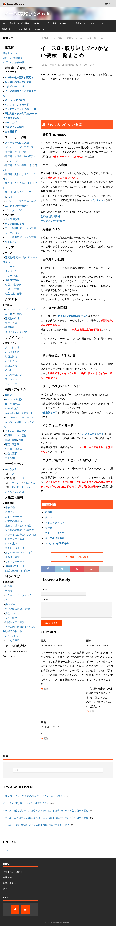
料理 (21, 439)
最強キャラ (11, 512)
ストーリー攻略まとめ (17, 142)
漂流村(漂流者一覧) (15, 257)
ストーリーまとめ (97, 23)
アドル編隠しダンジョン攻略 (20, 228)
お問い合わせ (9, 883)
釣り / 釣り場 (12, 347)
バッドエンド (98, 200)
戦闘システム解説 (14, 622)
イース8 (84, 64)
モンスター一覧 (13, 210)
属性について (12, 613)
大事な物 (10, 458)
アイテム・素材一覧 (22, 29)
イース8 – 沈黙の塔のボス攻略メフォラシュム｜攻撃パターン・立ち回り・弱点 (45, 810)
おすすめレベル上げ (41, 23)
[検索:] (58, 770)
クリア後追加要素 (54, 538)
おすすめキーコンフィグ (18, 552)
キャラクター (12, 469)
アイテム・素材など (15, 430)
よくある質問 (12, 640)
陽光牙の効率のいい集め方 (19, 530)
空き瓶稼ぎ (11, 131)
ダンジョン (11, 271)
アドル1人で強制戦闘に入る (72, 316)
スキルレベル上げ (14, 548)
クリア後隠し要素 (14, 223)
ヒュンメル (29, 482)
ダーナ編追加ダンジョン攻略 (20, 237)
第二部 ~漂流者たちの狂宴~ (20, 156)
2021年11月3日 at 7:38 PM (97, 645)
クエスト (50, 517)
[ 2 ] (11, 160)
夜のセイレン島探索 (16, 331)
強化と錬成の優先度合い (18, 608)
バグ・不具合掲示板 (13, 62)
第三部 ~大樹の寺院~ (16, 165)
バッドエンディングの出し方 (20, 109)
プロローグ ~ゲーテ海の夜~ (20, 147)
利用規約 (7, 877)
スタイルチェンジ (14, 86)
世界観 (8, 586)
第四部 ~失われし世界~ (17, 174)
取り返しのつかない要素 (19, 23)
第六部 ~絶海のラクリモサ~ (20, 192)
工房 (7, 289)
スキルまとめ (40, 29)
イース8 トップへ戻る (77, 557)
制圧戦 (8, 313)
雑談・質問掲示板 (12, 57)
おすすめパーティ (14, 516)
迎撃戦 (18, 313)
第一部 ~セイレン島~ (16, 151)
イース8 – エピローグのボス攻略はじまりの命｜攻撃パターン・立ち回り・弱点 (45, 817)
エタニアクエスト (54, 522)
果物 (14, 439)
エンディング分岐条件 (53, 221)
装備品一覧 (6, 29)
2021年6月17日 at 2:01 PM (51, 645)
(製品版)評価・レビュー (18, 570)
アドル (15, 473)
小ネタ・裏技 (12, 557)
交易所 (8, 284)
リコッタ (26, 487)
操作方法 (10, 604)
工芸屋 (15, 289)
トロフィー (11, 383)
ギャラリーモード (14, 561)
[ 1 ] (5, 160)
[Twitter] (25, 909)
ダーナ (21, 478)
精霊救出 (10, 327)
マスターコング (13, 374)
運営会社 (7, 888)
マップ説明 (11, 617)
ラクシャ (16, 482)
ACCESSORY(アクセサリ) (18, 412)
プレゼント (11, 379)
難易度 (8, 590)
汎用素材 (10, 435)
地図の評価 (11, 356)
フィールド (11, 266)
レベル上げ (11, 122)
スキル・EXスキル (15, 491)
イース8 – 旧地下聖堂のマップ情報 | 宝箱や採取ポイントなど (36, 824)
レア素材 (21, 435)
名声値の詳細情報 (50, 216)
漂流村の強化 (12, 318)
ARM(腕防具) (12, 408)
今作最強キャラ (49, 412)
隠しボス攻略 (12, 232)
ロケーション (12, 275)
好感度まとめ (12, 352)
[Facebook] (15, 909)
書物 (7, 439)
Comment (46, 599)
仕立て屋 (10, 293)
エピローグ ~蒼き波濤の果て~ (21, 201)
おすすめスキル (13, 521)
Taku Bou (69, 64)
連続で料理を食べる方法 (18, 525)
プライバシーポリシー (14, 871)
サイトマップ (10, 53)
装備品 (8, 395)
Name (44, 589)
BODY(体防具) (12, 404)
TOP (4, 23)
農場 (19, 293)
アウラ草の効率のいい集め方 (20, 534)
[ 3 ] (17, 160)
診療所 (18, 284)
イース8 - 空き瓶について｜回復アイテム (26, 803)
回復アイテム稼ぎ (59, 23)
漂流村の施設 (12, 280)
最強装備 (10, 507)
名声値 (48, 527)
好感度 (48, 512)
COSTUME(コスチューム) (19, 417)
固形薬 (15, 444)
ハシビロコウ (12, 361)
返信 (46, 688)
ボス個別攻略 (12, 219)
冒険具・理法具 (13, 449)
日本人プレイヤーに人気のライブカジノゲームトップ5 (32, 796)
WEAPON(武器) (13, 399)
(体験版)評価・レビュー (17, 566)
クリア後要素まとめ (78, 23)
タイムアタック (13, 241)
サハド (15, 487)
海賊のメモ (11, 365)
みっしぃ (10, 370)
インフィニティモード (92, 433)
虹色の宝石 (11, 453)
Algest (6, 850)
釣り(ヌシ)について (15, 100)
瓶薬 (7, 444)
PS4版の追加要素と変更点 (19, 77)
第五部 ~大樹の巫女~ (16, 183)
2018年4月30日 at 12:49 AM (52, 727)
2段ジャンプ (12, 635)
